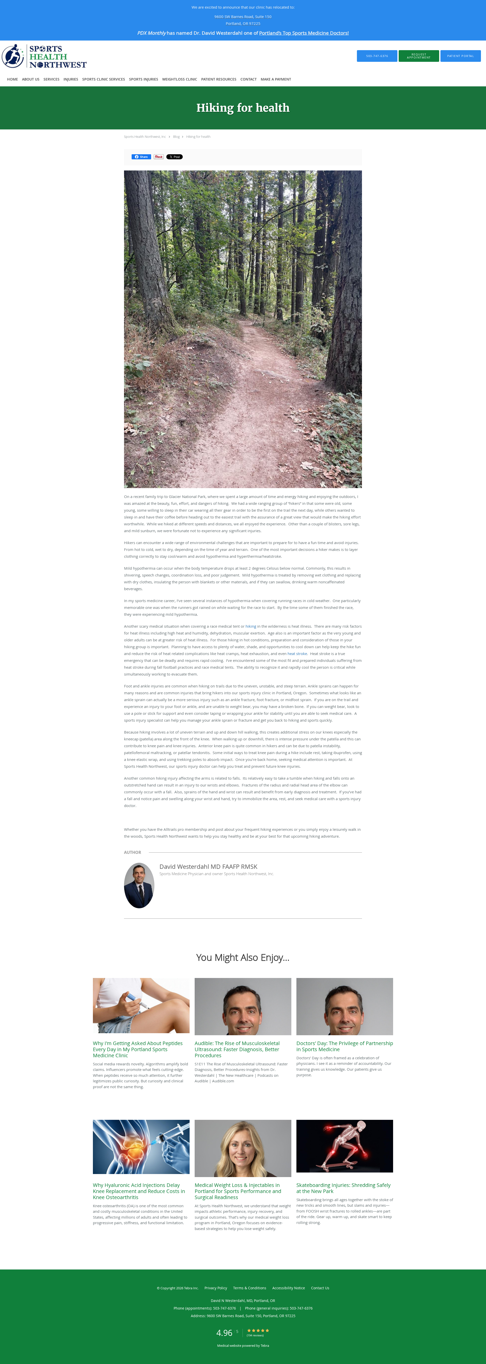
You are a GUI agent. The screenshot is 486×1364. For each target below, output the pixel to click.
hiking (251, 626)
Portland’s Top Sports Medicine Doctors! (304, 33)
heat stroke (297, 653)
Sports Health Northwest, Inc (145, 136)
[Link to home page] (51, 56)
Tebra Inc (191, 1288)
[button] (419, 56)
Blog (176, 136)
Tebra (265, 1345)
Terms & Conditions (249, 1287)
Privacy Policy (216, 1287)
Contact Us (320, 1287)
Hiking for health (198, 136)
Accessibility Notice (288, 1287)
